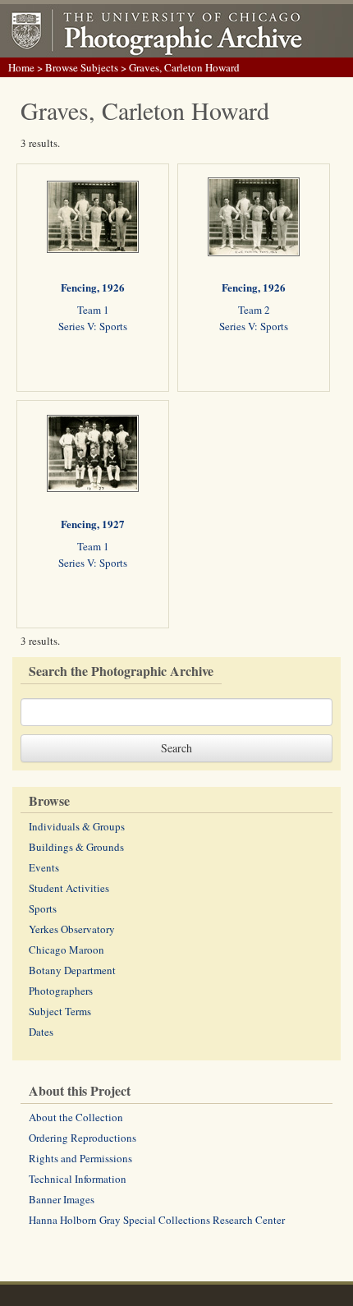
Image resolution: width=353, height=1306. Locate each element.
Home (21, 67)
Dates (41, 1031)
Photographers (61, 990)
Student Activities (69, 888)
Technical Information (77, 1178)
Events (44, 867)
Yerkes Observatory (72, 929)
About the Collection (76, 1117)
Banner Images (61, 1199)
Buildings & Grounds (76, 846)
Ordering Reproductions (82, 1137)
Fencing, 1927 (93, 523)
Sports (43, 908)
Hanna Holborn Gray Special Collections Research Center (157, 1219)
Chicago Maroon (66, 949)
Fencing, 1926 (93, 287)
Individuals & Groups (77, 826)
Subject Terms (60, 1011)
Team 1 (93, 309)
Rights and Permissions (80, 1158)
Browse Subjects (81, 67)
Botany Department (72, 970)
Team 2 (254, 309)
